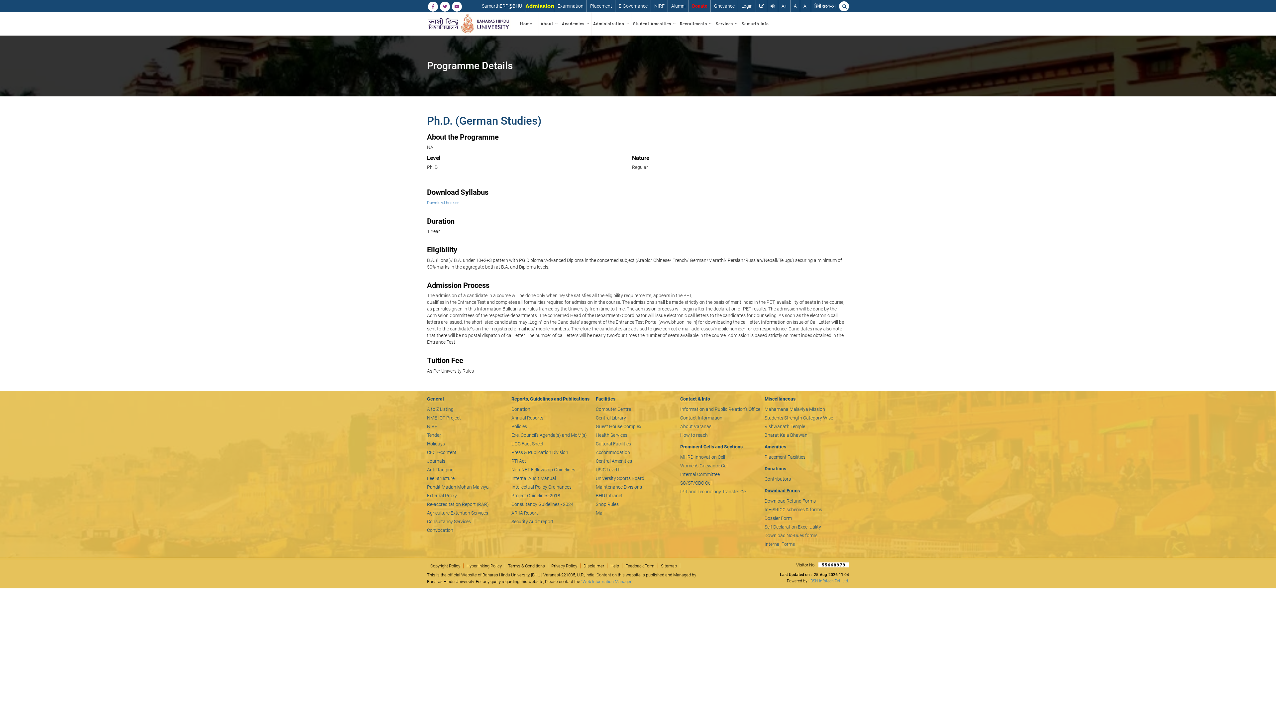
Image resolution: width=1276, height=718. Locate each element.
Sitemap (669, 565)
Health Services (611, 435)
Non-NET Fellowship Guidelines (543, 469)
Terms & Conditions (526, 565)
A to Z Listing (440, 409)
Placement (601, 6)
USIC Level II (608, 469)
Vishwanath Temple (785, 426)
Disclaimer (594, 565)
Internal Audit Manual (533, 478)
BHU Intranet (609, 495)
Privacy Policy (564, 565)
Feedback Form (640, 565)
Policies (519, 426)
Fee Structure (441, 478)
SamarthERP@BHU (502, 6)
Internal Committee (700, 474)
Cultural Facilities (613, 443)
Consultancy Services (449, 521)
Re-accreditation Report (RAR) (458, 504)
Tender (434, 435)
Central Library (611, 417)
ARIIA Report (524, 513)
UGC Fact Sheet (527, 443)
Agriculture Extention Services (457, 513)
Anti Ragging (440, 469)
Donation (520, 409)
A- (805, 6)
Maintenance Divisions (619, 487)
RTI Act (518, 461)
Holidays (436, 443)
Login (747, 6)
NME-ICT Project (444, 417)
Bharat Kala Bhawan (786, 435)
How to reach (694, 435)
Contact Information (701, 417)
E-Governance (633, 6)
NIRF (659, 6)
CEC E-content (442, 452)
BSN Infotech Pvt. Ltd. (829, 581)
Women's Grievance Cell (704, 465)
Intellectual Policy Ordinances (541, 487)
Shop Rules (607, 504)
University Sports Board (620, 478)
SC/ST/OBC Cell (696, 483)
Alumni (678, 6)
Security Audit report (532, 521)
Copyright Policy (445, 565)
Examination (571, 6)
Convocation (440, 530)
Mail (600, 513)
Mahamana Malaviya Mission (795, 409)
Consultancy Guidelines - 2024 (542, 504)
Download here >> (443, 202)
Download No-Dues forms (791, 535)
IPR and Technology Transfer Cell (714, 491)
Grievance (724, 6)
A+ (784, 6)
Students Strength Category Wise (799, 417)
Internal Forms (780, 544)
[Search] (844, 6)
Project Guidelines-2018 (535, 495)
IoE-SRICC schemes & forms (793, 509)
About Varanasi (696, 426)
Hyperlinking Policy (484, 565)
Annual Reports (527, 417)
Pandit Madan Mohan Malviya (458, 487)
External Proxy (442, 495)
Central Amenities (614, 461)
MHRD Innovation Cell (702, 457)
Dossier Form (778, 518)
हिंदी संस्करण (825, 6)
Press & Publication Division (539, 452)
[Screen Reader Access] (772, 6)
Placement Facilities (785, 457)
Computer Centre (613, 409)
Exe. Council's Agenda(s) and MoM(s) (549, 435)
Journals (436, 461)
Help (614, 565)
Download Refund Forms (790, 501)
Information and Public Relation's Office (720, 409)
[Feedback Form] (761, 6)
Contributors (778, 479)
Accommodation (613, 452)
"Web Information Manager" (607, 581)
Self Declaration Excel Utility (793, 527)
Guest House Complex (618, 426)
